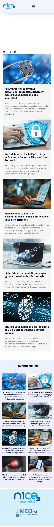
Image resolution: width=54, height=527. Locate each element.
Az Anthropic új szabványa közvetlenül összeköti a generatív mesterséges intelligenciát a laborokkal (14, 395)
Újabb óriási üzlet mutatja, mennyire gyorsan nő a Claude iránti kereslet (40, 423)
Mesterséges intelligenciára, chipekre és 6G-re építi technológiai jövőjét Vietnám (27, 329)
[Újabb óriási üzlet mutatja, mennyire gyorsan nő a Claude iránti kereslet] (27, 254)
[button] (33, 6)
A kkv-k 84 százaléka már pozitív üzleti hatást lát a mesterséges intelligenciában (40, 450)
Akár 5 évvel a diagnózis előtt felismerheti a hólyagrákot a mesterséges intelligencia (14, 477)
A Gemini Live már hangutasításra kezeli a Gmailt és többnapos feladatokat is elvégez (40, 478)
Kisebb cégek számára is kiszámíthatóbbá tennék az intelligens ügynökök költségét (26, 216)
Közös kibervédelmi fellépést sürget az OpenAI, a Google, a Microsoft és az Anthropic (27, 157)
